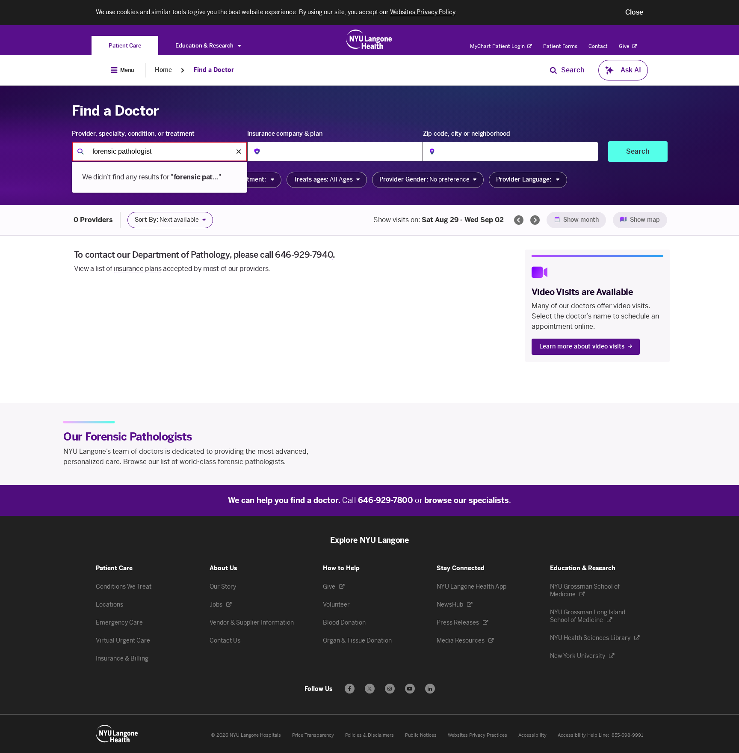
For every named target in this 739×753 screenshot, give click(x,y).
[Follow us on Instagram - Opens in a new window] (390, 688)
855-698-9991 (627, 735)
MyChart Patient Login (498, 46)
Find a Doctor (214, 70)
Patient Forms (560, 46)
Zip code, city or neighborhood (466, 133)
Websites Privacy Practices (477, 735)
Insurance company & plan (284, 133)
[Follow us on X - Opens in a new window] (370, 688)
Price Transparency (313, 735)
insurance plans (137, 269)
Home (163, 70)
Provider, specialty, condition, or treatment (133, 133)
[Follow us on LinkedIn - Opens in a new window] (430, 688)
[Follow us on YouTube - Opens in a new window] (410, 688)
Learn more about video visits (581, 346)
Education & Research (205, 45)
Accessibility (532, 735)
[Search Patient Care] (553, 70)
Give (625, 46)
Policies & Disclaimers (369, 735)
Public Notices (421, 735)
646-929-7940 (304, 255)
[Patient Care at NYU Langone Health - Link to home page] (369, 39)
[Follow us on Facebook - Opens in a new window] (350, 688)
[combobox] (159, 151)
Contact (598, 46)
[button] (634, 12)
